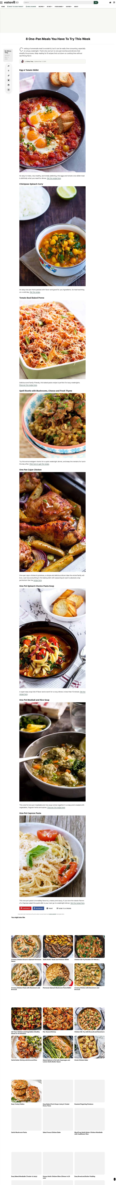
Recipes (41, 6)
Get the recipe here (54, 178)
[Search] (96, 2)
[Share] (9, 66)
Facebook (39, 908)
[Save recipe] (9, 80)
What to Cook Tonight (15, 6)
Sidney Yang (8, 52)
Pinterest (26, 908)
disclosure (52, 914)
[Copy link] (9, 75)
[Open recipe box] (9, 85)
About (76, 6)
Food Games (59, 6)
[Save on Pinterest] (9, 71)
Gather (68, 6)
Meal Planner (31, 6)
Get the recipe (35, 292)
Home (3, 6)
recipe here (38, 580)
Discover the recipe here (28, 385)
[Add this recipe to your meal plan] (9, 90)
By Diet (49, 6)
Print (50, 908)
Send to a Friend (64, 908)
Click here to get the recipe (39, 464)
